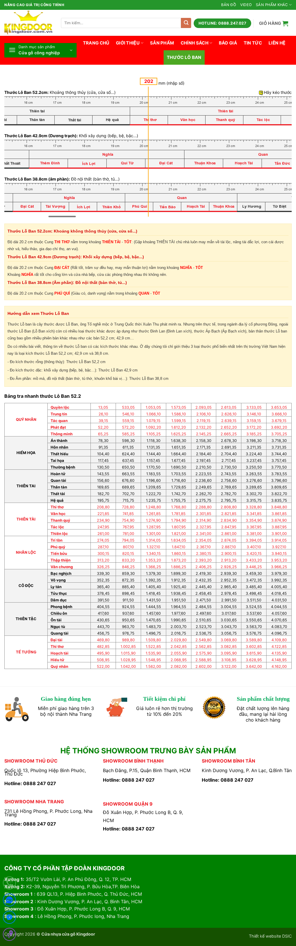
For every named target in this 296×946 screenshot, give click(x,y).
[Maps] (9, 935)
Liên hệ (277, 43)
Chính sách (194, 43)
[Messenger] (9, 918)
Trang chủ (96, 43)
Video (246, 5)
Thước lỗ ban (184, 57)
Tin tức (253, 43)
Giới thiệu (128, 43)
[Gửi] (186, 23)
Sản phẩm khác (272, 5)
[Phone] (9, 884)
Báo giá (228, 43)
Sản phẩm (162, 43)
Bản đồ (228, 5)
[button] (274, 23)
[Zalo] (9, 901)
